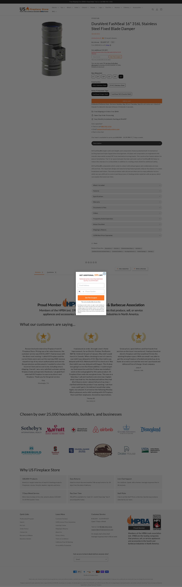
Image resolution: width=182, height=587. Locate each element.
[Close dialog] (104, 273)
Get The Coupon (91, 298)
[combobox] (81, 291)
